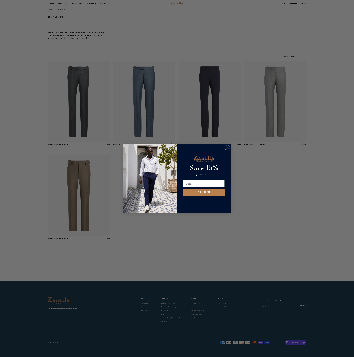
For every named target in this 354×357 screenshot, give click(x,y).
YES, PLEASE (204, 192)
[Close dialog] (227, 147)
